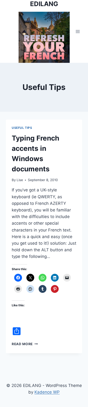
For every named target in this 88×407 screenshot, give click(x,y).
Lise (20, 180)
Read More (25, 344)
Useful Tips (22, 128)
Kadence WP (47, 392)
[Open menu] (77, 31)
